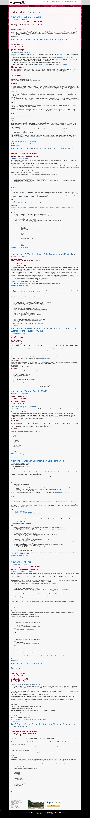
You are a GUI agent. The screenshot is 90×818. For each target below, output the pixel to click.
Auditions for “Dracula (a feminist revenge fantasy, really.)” (39, 39)
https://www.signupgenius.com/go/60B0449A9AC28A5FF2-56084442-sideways (47, 752)
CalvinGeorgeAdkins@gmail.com (39, 323)
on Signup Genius (39, 165)
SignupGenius (32, 55)
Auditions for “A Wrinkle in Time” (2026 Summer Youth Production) (43, 254)
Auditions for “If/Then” (21, 562)
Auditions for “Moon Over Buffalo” (27, 663)
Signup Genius (33, 476)
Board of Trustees (24, 812)
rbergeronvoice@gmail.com (45, 358)
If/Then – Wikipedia (17, 607)
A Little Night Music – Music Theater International (23, 512)
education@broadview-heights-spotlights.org (39, 185)
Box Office (31, 812)
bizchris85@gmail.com (70, 702)
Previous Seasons (59, 1)
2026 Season (52, 1)
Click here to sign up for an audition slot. (21, 52)
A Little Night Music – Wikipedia (19, 511)
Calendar (76, 1)
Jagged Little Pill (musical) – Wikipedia (20, 201)
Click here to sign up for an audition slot (23, 382)
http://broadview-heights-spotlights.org (62, 492)
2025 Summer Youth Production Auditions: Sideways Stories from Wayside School (43, 725)
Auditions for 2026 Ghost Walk (26, 17)
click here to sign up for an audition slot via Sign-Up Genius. (51, 350)
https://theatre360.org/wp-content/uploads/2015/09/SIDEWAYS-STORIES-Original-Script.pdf (45, 746)
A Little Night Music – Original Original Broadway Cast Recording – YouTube (28, 513)
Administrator (34, 12)
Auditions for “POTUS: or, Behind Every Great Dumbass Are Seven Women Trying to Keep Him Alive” (43, 329)
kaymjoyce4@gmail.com (62, 64)
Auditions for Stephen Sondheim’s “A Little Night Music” (38, 461)
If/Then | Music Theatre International (20, 608)
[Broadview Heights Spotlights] (17, 2)
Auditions (16, 36)
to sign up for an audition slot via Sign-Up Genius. (63, 57)
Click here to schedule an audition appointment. (30, 684)
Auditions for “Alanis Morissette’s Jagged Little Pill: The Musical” (42, 148)
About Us (45, 1)
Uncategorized (18, 145)
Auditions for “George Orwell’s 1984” (29, 391)
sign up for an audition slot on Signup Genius (22, 577)
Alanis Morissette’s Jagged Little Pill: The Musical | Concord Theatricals (27, 202)
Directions (41, 812)
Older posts (14, 795)
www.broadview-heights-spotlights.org (51, 356)
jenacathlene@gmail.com (44, 64)
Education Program (69, 1)
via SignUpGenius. (25, 270)
